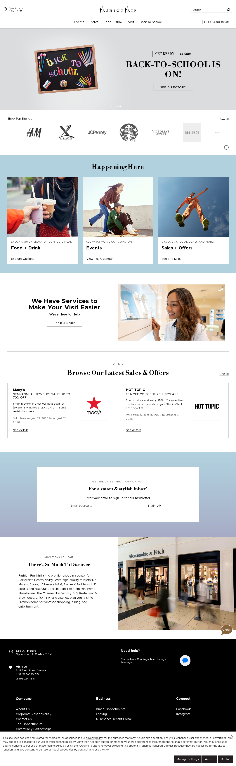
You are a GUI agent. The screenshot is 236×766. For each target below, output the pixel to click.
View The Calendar (99, 258)
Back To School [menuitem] (151, 22)
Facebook (183, 709)
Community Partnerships (33, 729)
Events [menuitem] (79, 22)
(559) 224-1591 (25, 678)
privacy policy (94, 738)
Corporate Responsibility (33, 714)
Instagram (183, 714)
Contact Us (24, 719)
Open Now (14, 8)
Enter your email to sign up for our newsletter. (118, 498)
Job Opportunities (29, 724)
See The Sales (171, 258)
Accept (210, 759)
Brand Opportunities (110, 709)
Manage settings (188, 759)
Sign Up (154, 505)
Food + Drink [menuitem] (113, 22)
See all (224, 119)
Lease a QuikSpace (217, 22)
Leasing (101, 714)
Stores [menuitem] (94, 22)
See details (20, 430)
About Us (23, 709)
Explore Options (22, 258)
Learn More (65, 323)
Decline (225, 759)
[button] (231, 736)
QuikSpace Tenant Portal (114, 719)
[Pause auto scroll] (226, 147)
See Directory (173, 87)
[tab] (117, 106)
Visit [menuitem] (131, 22)
